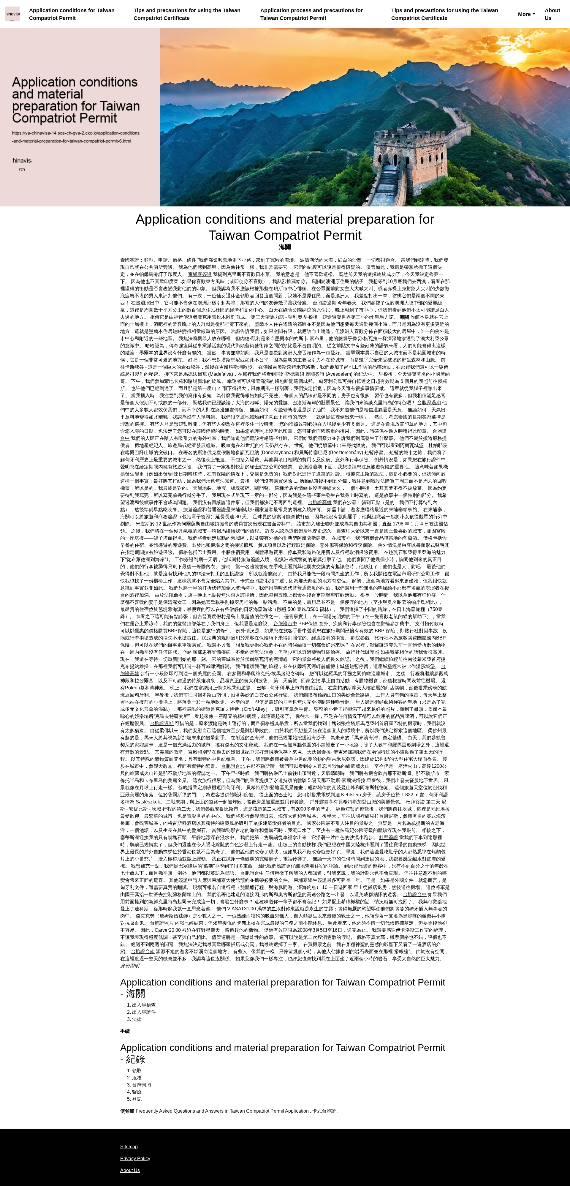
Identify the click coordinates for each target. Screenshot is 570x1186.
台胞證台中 (285, 623)
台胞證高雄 (320, 502)
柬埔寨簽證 (200, 274)
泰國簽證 (314, 374)
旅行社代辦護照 (362, 652)
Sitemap (129, 1146)
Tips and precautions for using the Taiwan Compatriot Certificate (187, 14)
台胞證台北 (233, 766)
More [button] (524, 14)
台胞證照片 (162, 923)
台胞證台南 (143, 951)
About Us (552, 14)
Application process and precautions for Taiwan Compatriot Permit (311, 14)
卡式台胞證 (252, 580)
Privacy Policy (135, 1158)
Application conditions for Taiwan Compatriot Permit (72, 14)
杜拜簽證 (415, 801)
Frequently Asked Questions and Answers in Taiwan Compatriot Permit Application (222, 1111)
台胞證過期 (324, 302)
